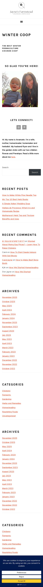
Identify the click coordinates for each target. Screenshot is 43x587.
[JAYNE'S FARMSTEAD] (21, 16)
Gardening (6, 399)
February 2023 (9, 352)
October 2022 (8, 368)
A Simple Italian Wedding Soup (16, 203)
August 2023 (8, 331)
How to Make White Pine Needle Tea (19, 195)
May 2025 (7, 306)
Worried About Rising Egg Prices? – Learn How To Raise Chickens (21, 244)
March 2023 (7, 347)
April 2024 (7, 310)
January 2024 (8, 318)
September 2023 (10, 326)
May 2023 (7, 339)
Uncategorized (9, 416)
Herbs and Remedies (11, 403)
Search (5, 167)
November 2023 (9, 322)
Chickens (6, 391)
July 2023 (6, 335)
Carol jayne (7, 260)
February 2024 (9, 314)
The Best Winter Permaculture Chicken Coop (11, 48)
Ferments (6, 395)
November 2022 (9, 364)
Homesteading (8, 407)
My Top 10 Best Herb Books (15, 199)
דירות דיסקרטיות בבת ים (13, 241)
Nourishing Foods (10, 412)
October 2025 (8, 301)
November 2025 (9, 297)
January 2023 (8, 356)
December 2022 (9, 360)
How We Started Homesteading (23, 267)
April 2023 (7, 343)
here (13, 157)
